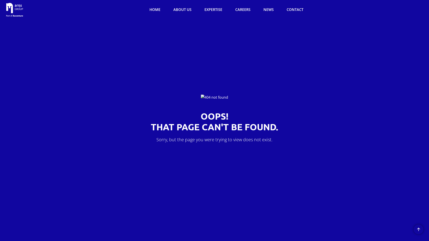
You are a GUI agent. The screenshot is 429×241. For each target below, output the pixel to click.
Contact (295, 9)
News (268, 9)
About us (182, 9)
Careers (242, 9)
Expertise (213, 9)
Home (154, 9)
